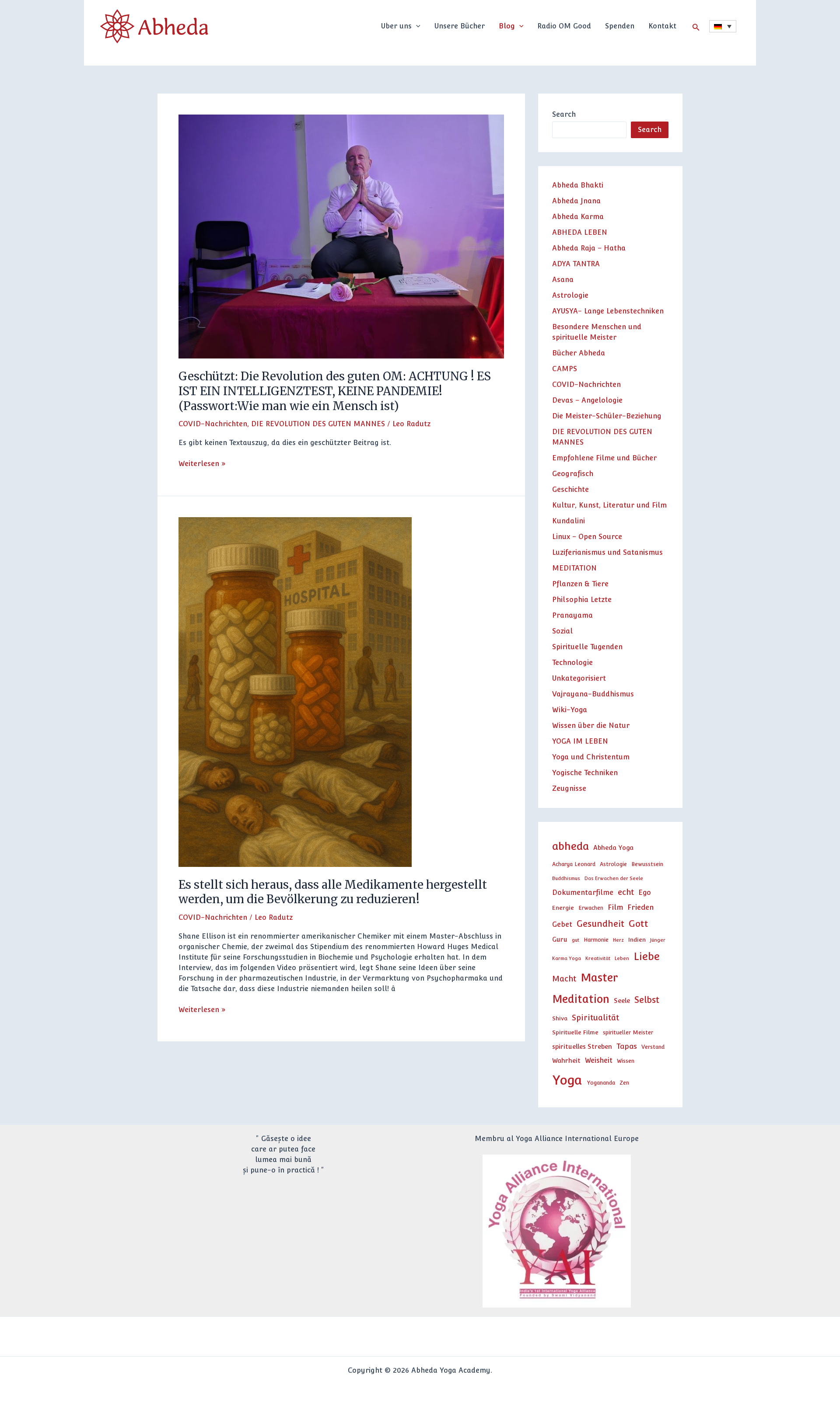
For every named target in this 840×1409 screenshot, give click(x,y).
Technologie (572, 662)
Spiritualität (595, 1017)
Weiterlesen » (202, 463)
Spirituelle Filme (575, 1032)
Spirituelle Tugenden (587, 647)
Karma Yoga (566, 958)
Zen (624, 1082)
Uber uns (396, 26)
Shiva (559, 1018)
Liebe (647, 956)
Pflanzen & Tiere (580, 584)
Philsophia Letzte (582, 599)
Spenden (619, 26)
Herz (618, 940)
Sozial (562, 631)
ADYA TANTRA (576, 264)
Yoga (567, 1080)
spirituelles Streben (582, 1046)
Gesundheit (600, 923)
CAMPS (564, 369)
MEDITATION (574, 568)
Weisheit (598, 1060)
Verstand (653, 1047)
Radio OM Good (564, 26)
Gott (638, 923)
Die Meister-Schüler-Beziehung (607, 416)
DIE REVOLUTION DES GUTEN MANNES (318, 424)
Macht (564, 978)
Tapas (626, 1046)
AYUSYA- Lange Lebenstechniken (608, 311)
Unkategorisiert (579, 678)
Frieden (640, 907)
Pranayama (572, 615)
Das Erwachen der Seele (613, 878)
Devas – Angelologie (587, 400)
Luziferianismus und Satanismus (607, 552)
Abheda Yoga (613, 847)
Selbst (646, 1000)
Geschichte (570, 489)
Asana (563, 279)
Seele (622, 1000)
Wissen (625, 1061)
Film (615, 907)
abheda (570, 846)
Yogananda (601, 1082)
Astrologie (570, 295)
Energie (563, 907)
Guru (559, 939)
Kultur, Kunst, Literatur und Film (609, 505)
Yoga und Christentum (591, 757)
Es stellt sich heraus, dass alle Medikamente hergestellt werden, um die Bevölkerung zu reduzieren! (332, 892)
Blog (507, 26)
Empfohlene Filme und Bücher (604, 458)
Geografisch (572, 474)
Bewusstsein (647, 864)
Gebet (562, 924)
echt (626, 892)
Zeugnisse (569, 788)
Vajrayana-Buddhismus (593, 694)
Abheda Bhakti (577, 185)
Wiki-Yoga (569, 710)
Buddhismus (566, 878)
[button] (416, 26)
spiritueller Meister (628, 1032)
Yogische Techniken (585, 773)
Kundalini (568, 521)
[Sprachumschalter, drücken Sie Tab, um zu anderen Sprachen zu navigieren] (722, 26)
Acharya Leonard (573, 864)
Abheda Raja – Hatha (589, 248)
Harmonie (596, 939)
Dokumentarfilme (582, 892)
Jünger (657, 940)
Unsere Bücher (459, 26)
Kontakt (662, 26)
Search (564, 114)
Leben (622, 958)
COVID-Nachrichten (212, 424)
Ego (644, 892)
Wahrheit (566, 1060)
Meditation (580, 999)
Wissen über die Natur (591, 725)
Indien (637, 939)
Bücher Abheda (578, 353)
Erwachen (590, 908)
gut (575, 940)
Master (599, 977)
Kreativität (597, 958)
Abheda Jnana (576, 201)
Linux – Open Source (587, 536)
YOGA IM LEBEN (580, 741)
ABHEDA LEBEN (579, 232)
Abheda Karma (578, 216)
